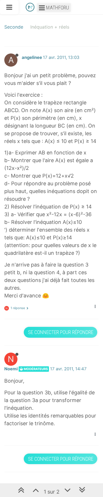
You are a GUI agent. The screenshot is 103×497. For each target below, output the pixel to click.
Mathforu (57, 8)
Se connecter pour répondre (60, 332)
